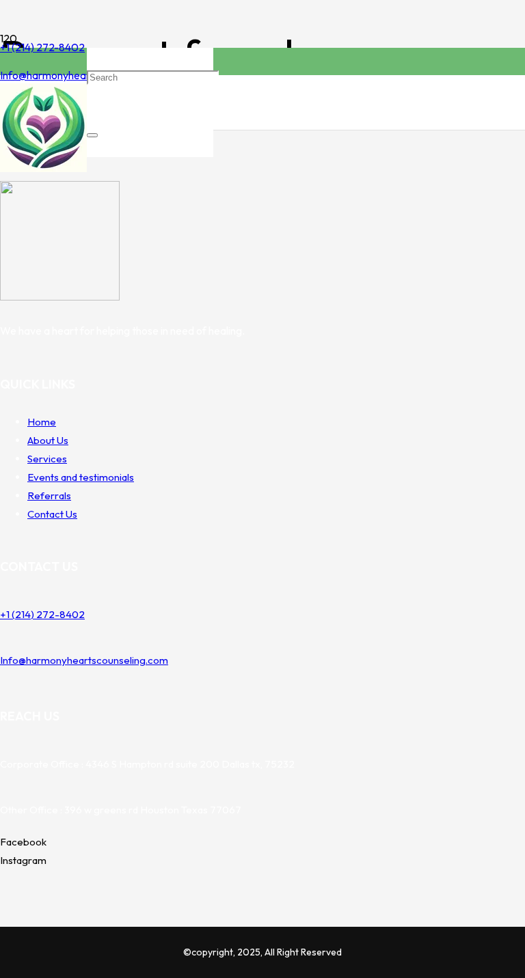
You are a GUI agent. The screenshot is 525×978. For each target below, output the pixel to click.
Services (47, 458)
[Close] (92, 135)
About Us (47, 440)
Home (41, 421)
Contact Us (52, 513)
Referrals (49, 495)
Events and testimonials (80, 477)
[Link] (43, 168)
